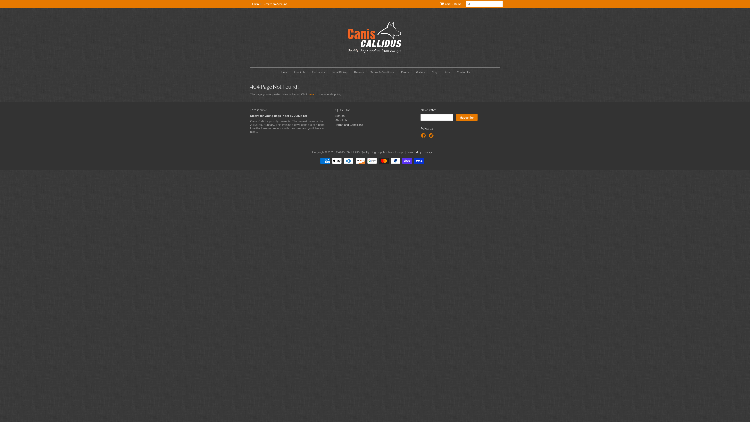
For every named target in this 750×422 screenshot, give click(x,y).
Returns (359, 72)
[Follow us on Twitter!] (432, 136)
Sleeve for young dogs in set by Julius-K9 (278, 115)
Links (447, 72)
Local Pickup (339, 72)
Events (405, 72)
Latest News (259, 110)
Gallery (420, 72)
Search (340, 115)
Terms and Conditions (349, 124)
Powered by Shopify (419, 152)
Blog (434, 72)
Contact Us (464, 72)
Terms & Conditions (383, 72)
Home (283, 72)
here (311, 94)
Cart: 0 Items (453, 3)
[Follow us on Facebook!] (424, 136)
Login (255, 3)
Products (317, 72)
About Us (299, 72)
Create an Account (275, 3)
